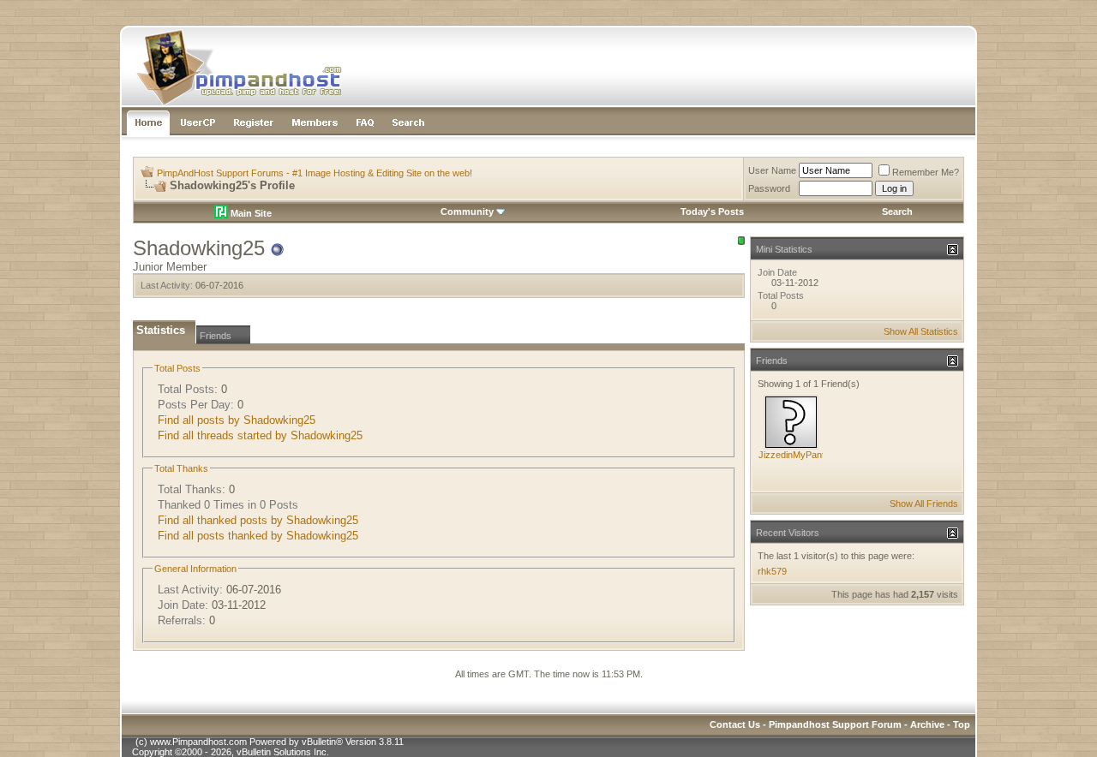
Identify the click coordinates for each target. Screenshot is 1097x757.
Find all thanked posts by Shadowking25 (258, 520)
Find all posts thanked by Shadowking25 (258, 535)
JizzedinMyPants (794, 455)
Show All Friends (924, 503)
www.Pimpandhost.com (198, 741)
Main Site (250, 213)
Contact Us (735, 724)
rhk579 (772, 571)
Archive (927, 724)
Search (897, 211)
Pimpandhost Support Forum (835, 724)
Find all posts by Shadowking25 (236, 420)
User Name (772, 170)
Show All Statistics (921, 331)
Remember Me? (925, 172)
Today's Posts (712, 211)
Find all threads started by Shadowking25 (260, 435)
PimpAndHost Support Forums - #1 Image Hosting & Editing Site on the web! (314, 173)
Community (467, 211)
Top (961, 724)
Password (769, 188)
